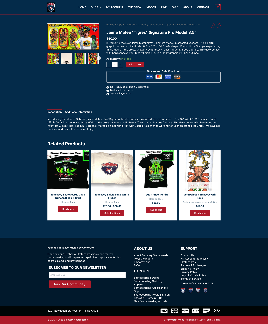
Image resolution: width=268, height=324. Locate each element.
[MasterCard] (174, 310)
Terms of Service (191, 278)
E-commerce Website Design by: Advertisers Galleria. (192, 319)
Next (99, 58)
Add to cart (135, 64)
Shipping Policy (190, 268)
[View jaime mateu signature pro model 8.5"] (66, 58)
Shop (118, 24)
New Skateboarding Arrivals (150, 301)
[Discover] (206, 310)
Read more (68, 209)
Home (109, 24)
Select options (112, 213)
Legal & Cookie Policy (193, 275)
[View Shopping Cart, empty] (218, 7)
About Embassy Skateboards (151, 255)
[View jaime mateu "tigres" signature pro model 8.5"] (80, 58)
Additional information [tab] (78, 112)
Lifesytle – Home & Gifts (148, 298)
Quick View (68, 187)
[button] (99, 7)
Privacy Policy (189, 272)
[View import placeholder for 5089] (53, 58)
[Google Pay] (217, 310)
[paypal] (185, 310)
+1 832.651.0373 (204, 283)
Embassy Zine (142, 262)
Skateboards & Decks (135, 24)
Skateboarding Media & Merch (152, 294)
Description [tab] (54, 112)
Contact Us (187, 255)
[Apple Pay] (195, 310)
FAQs (137, 265)
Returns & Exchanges (193, 265)
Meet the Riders (143, 258)
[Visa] (164, 310)
